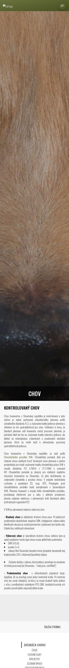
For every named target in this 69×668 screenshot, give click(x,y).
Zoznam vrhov (34, 663)
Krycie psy (34, 659)
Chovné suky (34, 655)
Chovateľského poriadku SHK (18, 457)
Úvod (34, 650)
